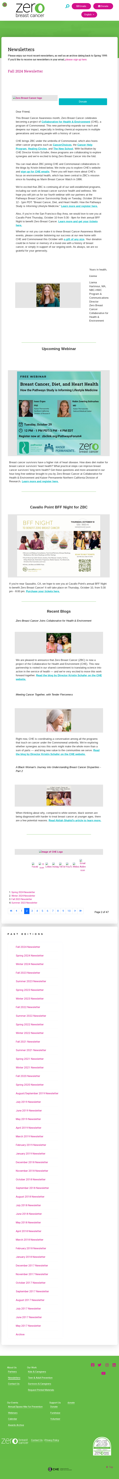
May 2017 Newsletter (28, 1325)
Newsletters (14, 1377)
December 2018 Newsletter (32, 1162)
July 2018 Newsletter (28, 1205)
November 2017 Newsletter (32, 1274)
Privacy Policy (52, 1440)
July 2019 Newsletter (28, 1101)
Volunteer (55, 1419)
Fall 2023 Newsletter (21, 899)
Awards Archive (16, 1425)
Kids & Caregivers (37, 1371)
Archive (20, 1334)
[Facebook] (93, 1365)
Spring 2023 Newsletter (30, 989)
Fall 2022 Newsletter (28, 1007)
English (88, 14)
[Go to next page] (75, 911)
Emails (82, 6)
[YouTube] (103, 1373)
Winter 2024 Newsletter (23, 895)
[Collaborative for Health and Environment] (59, 1469)
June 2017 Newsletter (29, 1317)
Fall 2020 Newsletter (28, 1076)
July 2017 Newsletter (28, 1308)
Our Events (12, 1402)
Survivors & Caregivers (39, 1383)
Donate (104, 6)
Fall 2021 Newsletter (28, 1041)
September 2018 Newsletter (32, 1187)
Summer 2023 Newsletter (24, 902)
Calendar (12, 1419)
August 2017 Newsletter (30, 1300)
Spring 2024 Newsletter (23, 892)
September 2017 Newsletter (32, 1291)
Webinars (13, 1412)
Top (110, 1467)
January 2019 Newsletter (30, 1153)
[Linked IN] (114, 1365)
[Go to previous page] (16, 911)
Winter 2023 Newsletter (30, 998)
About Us (12, 1367)
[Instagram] (107, 1365)
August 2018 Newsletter (30, 1196)
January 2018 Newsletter (30, 1256)
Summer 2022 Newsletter (31, 1015)
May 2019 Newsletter (28, 1119)
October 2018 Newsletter (31, 1179)
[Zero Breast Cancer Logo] (14, 1441)
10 (69, 910)
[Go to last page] (80, 911)
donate (71, 1402)
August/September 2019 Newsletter (37, 1093)
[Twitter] (99, 1365)
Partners (12, 1371)
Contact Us (14, 1383)
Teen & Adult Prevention (40, 1377)
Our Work (32, 1367)
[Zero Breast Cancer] (30, 10)
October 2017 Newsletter (31, 1282)
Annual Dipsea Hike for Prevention (25, 1406)
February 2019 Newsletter (31, 1144)
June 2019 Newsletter (29, 1110)
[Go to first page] (11, 911)
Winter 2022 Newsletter (30, 1033)
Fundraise (55, 1412)
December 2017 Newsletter (32, 1265)
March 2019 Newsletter (29, 1136)
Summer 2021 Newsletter (31, 1050)
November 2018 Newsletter (32, 1170)
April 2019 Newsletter (28, 1127)
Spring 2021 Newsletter (30, 1058)
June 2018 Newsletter (29, 1213)
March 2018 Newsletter (29, 1239)
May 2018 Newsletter (28, 1222)
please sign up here (76, 59)
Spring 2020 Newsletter (30, 1084)
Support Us (55, 1402)
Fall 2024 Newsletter (25, 71)
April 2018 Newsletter (28, 1231)
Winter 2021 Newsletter (30, 1067)
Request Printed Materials (41, 1390)
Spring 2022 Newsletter (30, 1024)
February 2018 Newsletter (31, 1248)
